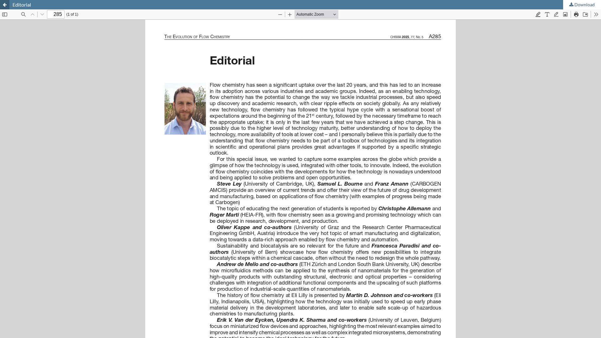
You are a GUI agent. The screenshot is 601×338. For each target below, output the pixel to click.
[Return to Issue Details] (4, 4)
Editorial (22, 5)
